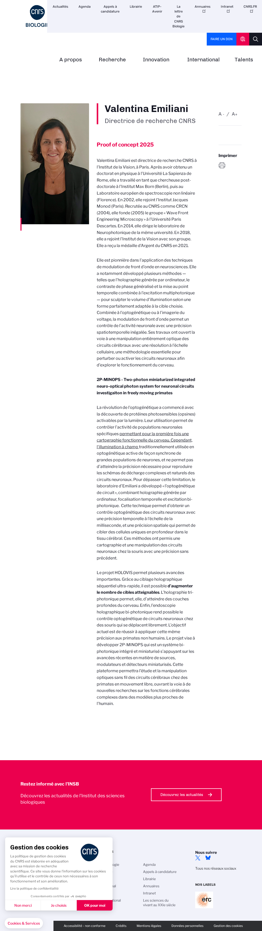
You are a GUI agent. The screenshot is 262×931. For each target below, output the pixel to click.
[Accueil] (37, 16)
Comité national (108, 900)
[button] (24, 923)
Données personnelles (187, 926)
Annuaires (203, 6)
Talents (244, 59)
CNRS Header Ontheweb (242, 39)
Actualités (60, 6)
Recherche (112, 59)
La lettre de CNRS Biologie (178, 16)
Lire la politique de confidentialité (34, 888)
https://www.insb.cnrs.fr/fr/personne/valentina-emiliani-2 (230, 165)
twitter (198, 857)
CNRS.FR (250, 6)
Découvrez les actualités (181, 794)
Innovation (156, 59)
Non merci (23, 905)
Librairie (136, 6)
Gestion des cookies (228, 926)
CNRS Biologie (107, 864)
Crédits (121, 926)
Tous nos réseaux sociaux (215, 868)
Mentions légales (149, 926)
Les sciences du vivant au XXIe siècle (159, 902)
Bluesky (208, 857)
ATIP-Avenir (157, 9)
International (203, 59)
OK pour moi (94, 905)
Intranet (227, 6)
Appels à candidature (110, 9)
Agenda (85, 6)
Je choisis (59, 905)
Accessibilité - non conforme (84, 926)
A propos (70, 59)
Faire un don (222, 39)
